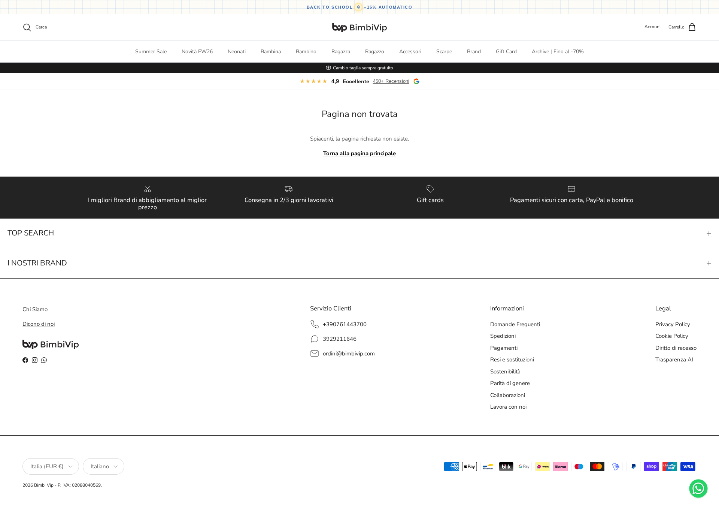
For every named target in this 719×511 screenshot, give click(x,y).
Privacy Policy (672, 324)
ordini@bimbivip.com (349, 353)
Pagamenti (504, 348)
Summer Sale (151, 51)
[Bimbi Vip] (359, 27)
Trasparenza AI (674, 359)
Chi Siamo (35, 309)
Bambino (306, 51)
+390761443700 (345, 324)
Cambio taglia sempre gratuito (363, 68)
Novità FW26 (197, 51)
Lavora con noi (508, 407)
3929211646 (340, 339)
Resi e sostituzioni (512, 359)
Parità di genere (510, 383)
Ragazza (340, 51)
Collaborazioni (507, 395)
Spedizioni (503, 336)
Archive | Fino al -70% (558, 51)
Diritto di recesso (676, 348)
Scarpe (444, 51)
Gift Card (506, 51)
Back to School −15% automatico (360, 7)
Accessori (410, 51)
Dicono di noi (38, 324)
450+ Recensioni (391, 81)
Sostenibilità (505, 371)
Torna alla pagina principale (359, 153)
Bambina (271, 51)
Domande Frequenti (515, 324)
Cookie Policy (671, 336)
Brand (474, 51)
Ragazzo (374, 51)
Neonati (237, 51)
